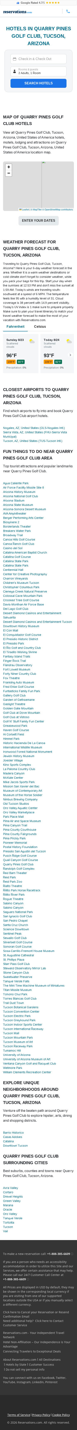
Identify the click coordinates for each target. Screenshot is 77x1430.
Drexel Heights (13, 1196)
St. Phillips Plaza (13, 959)
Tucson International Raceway (23, 1029)
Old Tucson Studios (16, 803)
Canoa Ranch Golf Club (18, 543)
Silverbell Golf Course (17, 942)
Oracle (7, 1209)
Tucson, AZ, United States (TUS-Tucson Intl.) (32, 441)
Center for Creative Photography (25, 574)
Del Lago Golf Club (15, 608)
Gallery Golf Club (14, 695)
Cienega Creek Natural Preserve (25, 591)
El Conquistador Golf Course (22, 634)
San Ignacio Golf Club (17, 916)
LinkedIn (38, 1382)
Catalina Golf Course (17, 556)
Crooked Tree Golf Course (21, 600)
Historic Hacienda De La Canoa (24, 743)
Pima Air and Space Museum (22, 821)
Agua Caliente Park (16, 483)
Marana (8, 1205)
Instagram (24, 1382)
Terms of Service (18, 1415)
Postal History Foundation (20, 847)
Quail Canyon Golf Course (20, 860)
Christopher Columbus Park (21, 587)
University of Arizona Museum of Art (26, 1059)
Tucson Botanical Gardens (20, 1007)
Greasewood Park (15, 725)
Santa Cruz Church (15, 925)
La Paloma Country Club (19, 769)
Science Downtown (16, 929)
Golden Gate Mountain (18, 708)
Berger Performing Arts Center (23, 517)
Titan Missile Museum (17, 990)
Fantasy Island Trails (16, 656)
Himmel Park (11, 738)
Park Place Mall (13, 816)
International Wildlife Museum (22, 747)
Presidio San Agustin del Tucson (24, 851)
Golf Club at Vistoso (16, 717)
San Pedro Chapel (15, 920)
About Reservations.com (19, 1360)
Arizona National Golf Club (20, 496)
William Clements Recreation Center (27, 1072)
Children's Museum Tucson (21, 582)
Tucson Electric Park (17, 1016)
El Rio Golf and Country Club (22, 647)
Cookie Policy (61, 1415)
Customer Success (41, 1364)
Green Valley (12, 1201)
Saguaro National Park (18, 912)
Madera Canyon (13, 773)
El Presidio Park (13, 643)
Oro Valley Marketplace (18, 812)
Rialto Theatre (12, 886)
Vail (5, 1231)
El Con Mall (10, 630)
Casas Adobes (12, 1137)
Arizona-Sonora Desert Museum (24, 509)
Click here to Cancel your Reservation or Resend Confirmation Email (36, 1314)
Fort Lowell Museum (16, 669)
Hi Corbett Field (13, 734)
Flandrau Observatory (17, 665)
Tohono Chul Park (15, 994)
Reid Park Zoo (12, 881)
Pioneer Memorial (15, 842)
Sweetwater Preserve (17, 977)
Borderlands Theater (17, 526)
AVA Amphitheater (14, 513)
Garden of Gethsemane (19, 699)
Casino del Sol (12, 548)
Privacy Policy (41, 1415)
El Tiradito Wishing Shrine (20, 652)
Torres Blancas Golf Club (20, 998)
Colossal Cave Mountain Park (23, 595)
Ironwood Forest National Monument (27, 751)
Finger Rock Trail (14, 660)
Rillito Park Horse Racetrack (21, 890)
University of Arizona (16, 1055)
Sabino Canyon (13, 903)
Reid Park (9, 877)
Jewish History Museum (18, 756)
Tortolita (8, 1222)
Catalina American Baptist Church (25, 552)
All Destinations (50, 1360)
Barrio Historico (13, 1132)
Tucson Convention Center (21, 1011)
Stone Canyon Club (16, 972)
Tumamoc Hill (12, 1050)
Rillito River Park (14, 894)
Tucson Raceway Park (18, 1046)
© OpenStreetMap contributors (57, 209)
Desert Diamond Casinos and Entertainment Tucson (37, 621)
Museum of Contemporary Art (22, 790)
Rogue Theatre (13, 899)
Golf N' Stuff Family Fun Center (23, 721)
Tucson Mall (11, 1033)
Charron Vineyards (15, 578)
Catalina (8, 1141)
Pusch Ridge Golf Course (20, 855)
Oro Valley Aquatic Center (20, 808)
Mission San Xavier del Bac (21, 786)
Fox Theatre (11, 678)
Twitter (61, 1378)
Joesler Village (13, 760)
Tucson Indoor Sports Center (22, 1024)
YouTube (9, 1382)
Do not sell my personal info (25, 1369)
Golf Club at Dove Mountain (21, 712)
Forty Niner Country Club (19, 673)
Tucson (8, 1227)
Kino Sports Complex (17, 764)
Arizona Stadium (13, 500)
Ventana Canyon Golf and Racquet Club (29, 1063)
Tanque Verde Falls (16, 981)
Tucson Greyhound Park (19, 1020)
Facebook (48, 1378)
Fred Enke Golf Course (18, 686)
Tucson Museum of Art (18, 1042)
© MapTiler (36, 209)
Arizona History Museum (19, 492)
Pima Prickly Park (14, 838)
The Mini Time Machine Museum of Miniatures (33, 985)
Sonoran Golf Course (17, 946)
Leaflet (25, 209)
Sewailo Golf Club (15, 938)
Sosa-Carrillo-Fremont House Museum (28, 951)
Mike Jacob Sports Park (19, 782)
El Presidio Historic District (20, 639)
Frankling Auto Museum (18, 682)
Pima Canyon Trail (15, 825)
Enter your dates (38, 220)
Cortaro (8, 1192)
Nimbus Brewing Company (20, 799)
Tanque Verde (12, 1218)
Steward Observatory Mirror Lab (24, 968)
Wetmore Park (12, 1068)
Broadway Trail (13, 535)
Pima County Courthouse (19, 829)
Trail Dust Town (13, 1003)
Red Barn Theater (15, 873)
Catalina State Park (15, 561)
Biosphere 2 (11, 522)
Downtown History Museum (21, 626)
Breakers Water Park (17, 530)
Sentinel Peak (12, 933)
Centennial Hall (13, 569)
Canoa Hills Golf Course (19, 539)
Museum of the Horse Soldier (22, 795)
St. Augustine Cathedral (18, 955)
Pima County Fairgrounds (20, 834)
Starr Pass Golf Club (16, 964)
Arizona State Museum (18, 505)
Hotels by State (16, 1364)
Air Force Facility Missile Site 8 (23, 487)
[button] (9, 167)
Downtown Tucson (15, 1145)
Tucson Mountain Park (18, 1037)
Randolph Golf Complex (18, 868)
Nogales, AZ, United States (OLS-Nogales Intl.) (34, 428)
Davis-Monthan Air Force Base (23, 604)
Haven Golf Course (16, 730)
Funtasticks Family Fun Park (21, 691)
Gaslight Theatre (14, 704)
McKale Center (13, 777)
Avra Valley (10, 1188)
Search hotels (38, 83)
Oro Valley (10, 1214)
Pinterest (51, 1382)
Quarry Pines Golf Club (18, 864)
